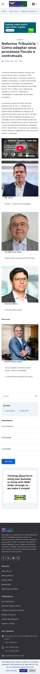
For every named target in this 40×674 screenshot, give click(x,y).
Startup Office (7, 580)
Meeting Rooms (8, 575)
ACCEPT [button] (23, 671)
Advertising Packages (10, 589)
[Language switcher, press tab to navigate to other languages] (34, 4)
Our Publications (8, 601)
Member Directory (9, 615)
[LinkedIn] (18, 558)
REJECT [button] (32, 671)
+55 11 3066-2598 (11, 651)
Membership (6, 584)
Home (4, 11)
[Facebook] (3, 558)
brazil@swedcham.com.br (14, 656)
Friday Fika (24, 411)
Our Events (13, 11)
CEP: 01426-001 (11, 642)
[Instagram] (8, 558)
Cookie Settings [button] (11, 670)
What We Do (6, 571)
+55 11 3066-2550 (11, 647)
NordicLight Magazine (10, 619)
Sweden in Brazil (8, 623)
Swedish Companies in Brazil (13, 610)
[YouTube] (13, 558)
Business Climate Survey (11, 606)
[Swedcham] (20, 530)
